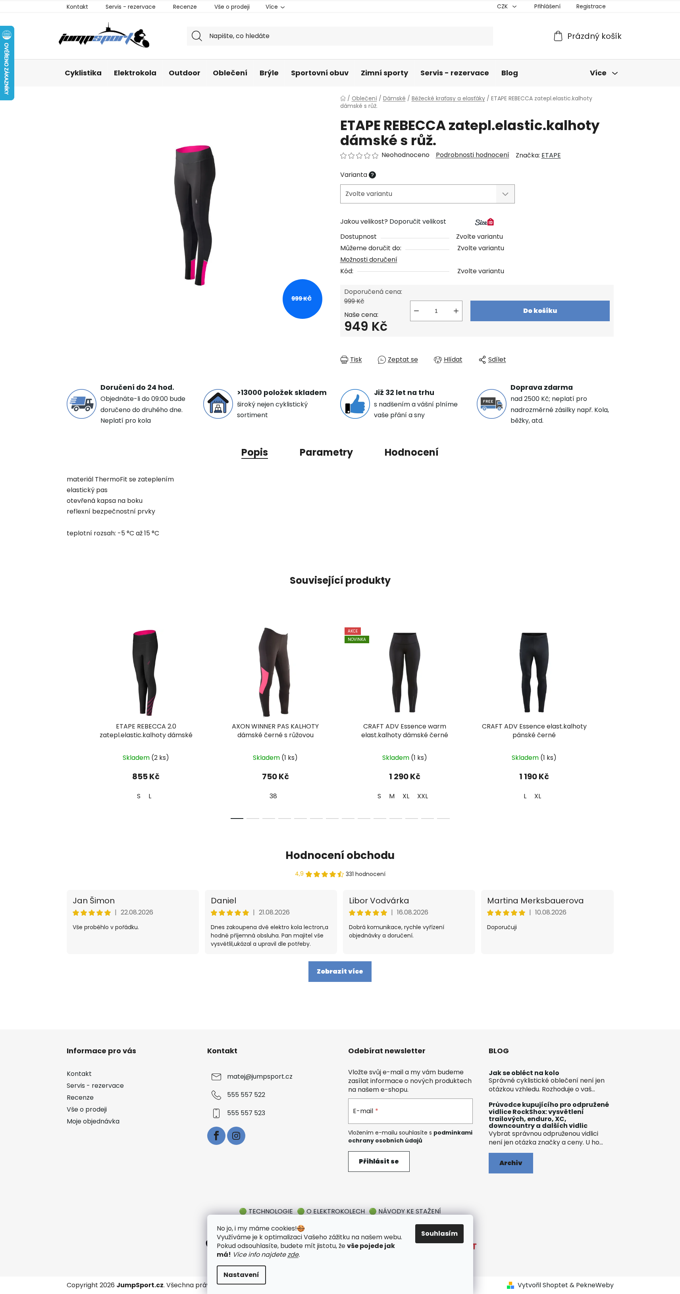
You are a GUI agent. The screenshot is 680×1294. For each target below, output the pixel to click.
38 (273, 796)
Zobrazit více (340, 971)
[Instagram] (236, 1136)
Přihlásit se (379, 1161)
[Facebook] (216, 1136)
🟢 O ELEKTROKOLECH (331, 1211)
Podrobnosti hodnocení (472, 155)
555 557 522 (246, 1094)
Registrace (591, 6)
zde (293, 1254)
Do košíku (540, 310)
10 (395, 818)
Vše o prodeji (232, 7)
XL (406, 796)
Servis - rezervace (131, 7)
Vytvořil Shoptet (543, 1285)
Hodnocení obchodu (340, 855)
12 (427, 818)
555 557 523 (246, 1113)
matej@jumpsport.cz (260, 1076)
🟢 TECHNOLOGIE (266, 1211)
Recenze (185, 7)
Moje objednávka (93, 1121)
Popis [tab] (254, 452)
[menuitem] (83, 73)
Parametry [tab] (326, 452)
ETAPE (551, 155)
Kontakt (77, 7)
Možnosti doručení (368, 259)
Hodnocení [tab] (412, 452)
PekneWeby (595, 1285)
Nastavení (241, 1274)
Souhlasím (439, 1233)
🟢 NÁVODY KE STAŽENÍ (405, 1211)
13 (443, 818)
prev (73, 720)
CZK (503, 6)
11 (411, 818)
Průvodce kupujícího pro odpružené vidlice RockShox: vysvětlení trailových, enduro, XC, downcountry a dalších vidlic (549, 1115)
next (607, 720)
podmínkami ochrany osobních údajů (410, 1136)
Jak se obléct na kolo (524, 1073)
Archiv (510, 1162)
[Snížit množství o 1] (416, 311)
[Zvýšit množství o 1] (456, 311)
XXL (422, 796)
